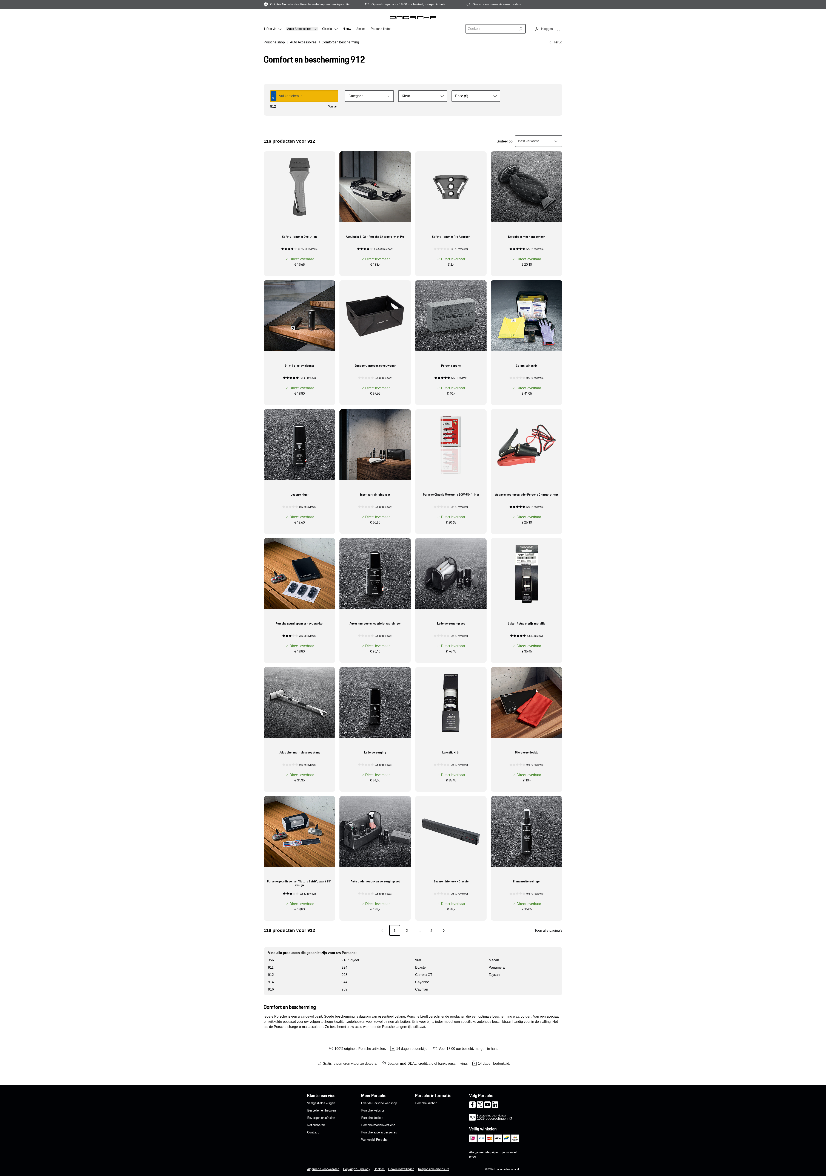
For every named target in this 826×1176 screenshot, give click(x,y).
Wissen (333, 106)
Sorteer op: (505, 141)
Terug (558, 42)
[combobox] (492, 28)
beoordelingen (493, 1118)
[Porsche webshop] (413, 17)
